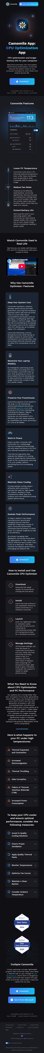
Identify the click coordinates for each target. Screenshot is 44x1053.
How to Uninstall (33, 1027)
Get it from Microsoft (30, 4)
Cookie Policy (34, 1025)
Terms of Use (22, 1025)
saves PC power (22, 408)
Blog (7, 1030)
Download (23, 81)
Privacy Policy (10, 1025)
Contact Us (20, 1027)
